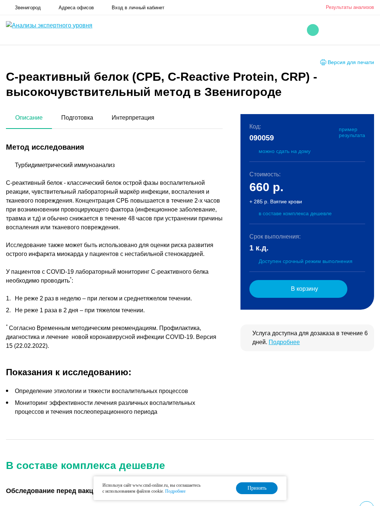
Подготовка (77, 117)
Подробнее (284, 342)
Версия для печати (351, 62)
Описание (29, 117)
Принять (257, 488)
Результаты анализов (350, 7)
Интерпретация (133, 117)
